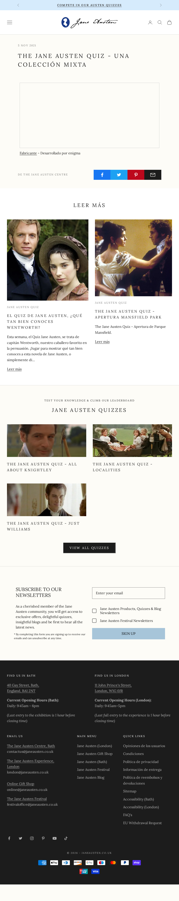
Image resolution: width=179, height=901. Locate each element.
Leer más (14, 369)
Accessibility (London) (141, 807)
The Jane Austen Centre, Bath (31, 746)
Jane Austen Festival (93, 769)
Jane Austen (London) (94, 746)
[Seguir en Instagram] (32, 838)
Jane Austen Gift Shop (95, 753)
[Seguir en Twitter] (20, 838)
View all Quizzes (89, 548)
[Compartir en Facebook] (102, 175)
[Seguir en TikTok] (66, 838)
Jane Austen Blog (90, 777)
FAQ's (127, 815)
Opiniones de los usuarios (144, 746)
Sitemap (129, 791)
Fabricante (28, 153)
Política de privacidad (141, 762)
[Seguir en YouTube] (54, 838)
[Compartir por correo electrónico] (153, 175)
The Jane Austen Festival (27, 799)
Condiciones (133, 753)
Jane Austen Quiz (23, 307)
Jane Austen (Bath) (92, 762)
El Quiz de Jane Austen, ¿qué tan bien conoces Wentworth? (45, 321)
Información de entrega (142, 769)
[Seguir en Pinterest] (43, 838)
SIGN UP (129, 633)
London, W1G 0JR (109, 691)
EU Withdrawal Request (142, 823)
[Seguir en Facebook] (9, 838)
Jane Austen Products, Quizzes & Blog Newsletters (130, 611)
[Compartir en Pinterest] (136, 175)
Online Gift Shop (20, 783)
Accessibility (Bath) (138, 799)
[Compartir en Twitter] (119, 175)
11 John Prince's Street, (113, 685)
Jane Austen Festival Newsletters (126, 620)
